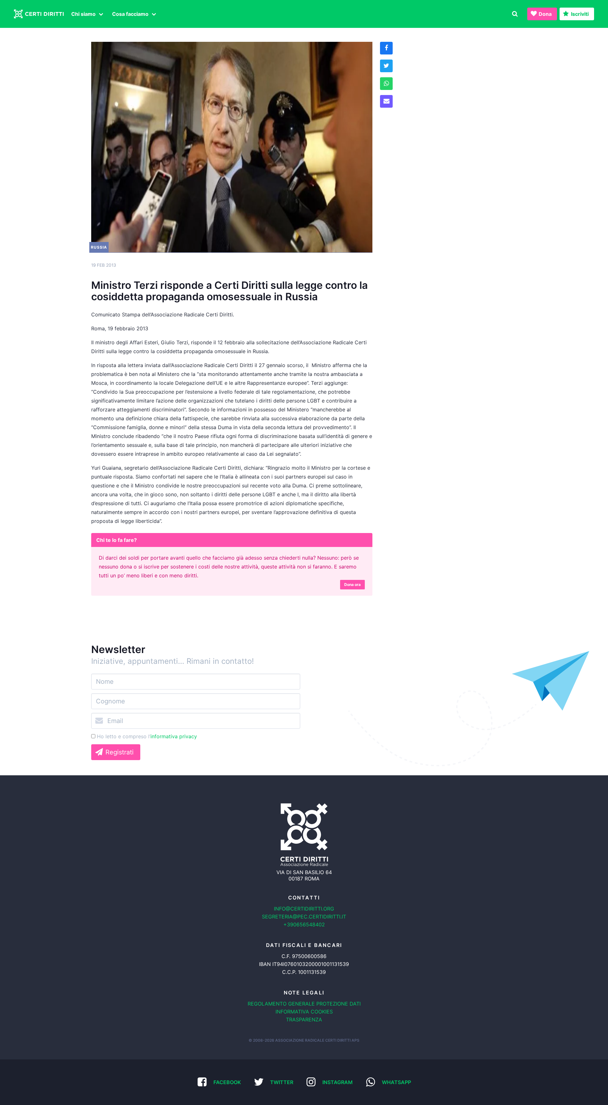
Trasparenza (304, 1019)
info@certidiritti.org (304, 908)
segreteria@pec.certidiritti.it (304, 916)
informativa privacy (173, 736)
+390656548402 (304, 924)
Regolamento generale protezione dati (304, 1003)
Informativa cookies (304, 1011)
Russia (99, 247)
